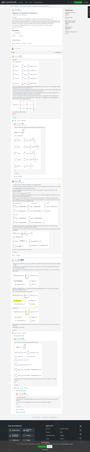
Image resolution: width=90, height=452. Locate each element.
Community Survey (89, 12)
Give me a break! (68, 17)
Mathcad (25, 6)
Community (16, 6)
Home (12, 6)
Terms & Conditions (36, 417)
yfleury (16, 9)
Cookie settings (44, 417)
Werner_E (16, 181)
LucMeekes (17, 56)
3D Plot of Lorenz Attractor (71, 31)
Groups (30, 2)
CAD (21, 6)
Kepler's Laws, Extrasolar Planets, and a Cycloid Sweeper (70, 22)
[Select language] (72, 2)
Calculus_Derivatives (16, 40)
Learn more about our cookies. (67, 444)
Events (26, 2)
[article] (36, 88)
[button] (78, 2)
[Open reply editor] (36, 48)
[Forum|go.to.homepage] (9, 2)
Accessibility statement (53, 417)
